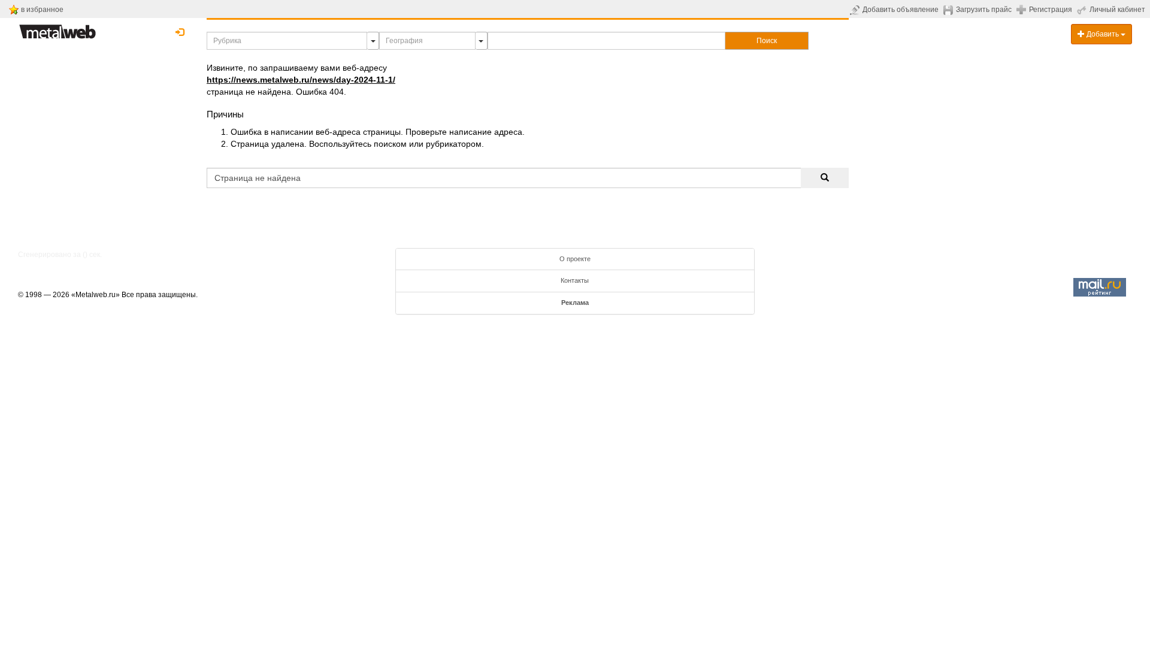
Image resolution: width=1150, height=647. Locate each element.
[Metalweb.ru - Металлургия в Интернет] (57, 28)
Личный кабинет (1117, 9)
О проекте (575, 258)
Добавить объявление (900, 9)
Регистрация (1050, 9)
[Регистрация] (1022, 9)
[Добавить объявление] (856, 9)
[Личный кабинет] (1083, 9)
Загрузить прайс (984, 9)
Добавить (1103, 34)
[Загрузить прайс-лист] (949, 9)
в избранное (42, 9)
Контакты (575, 280)
